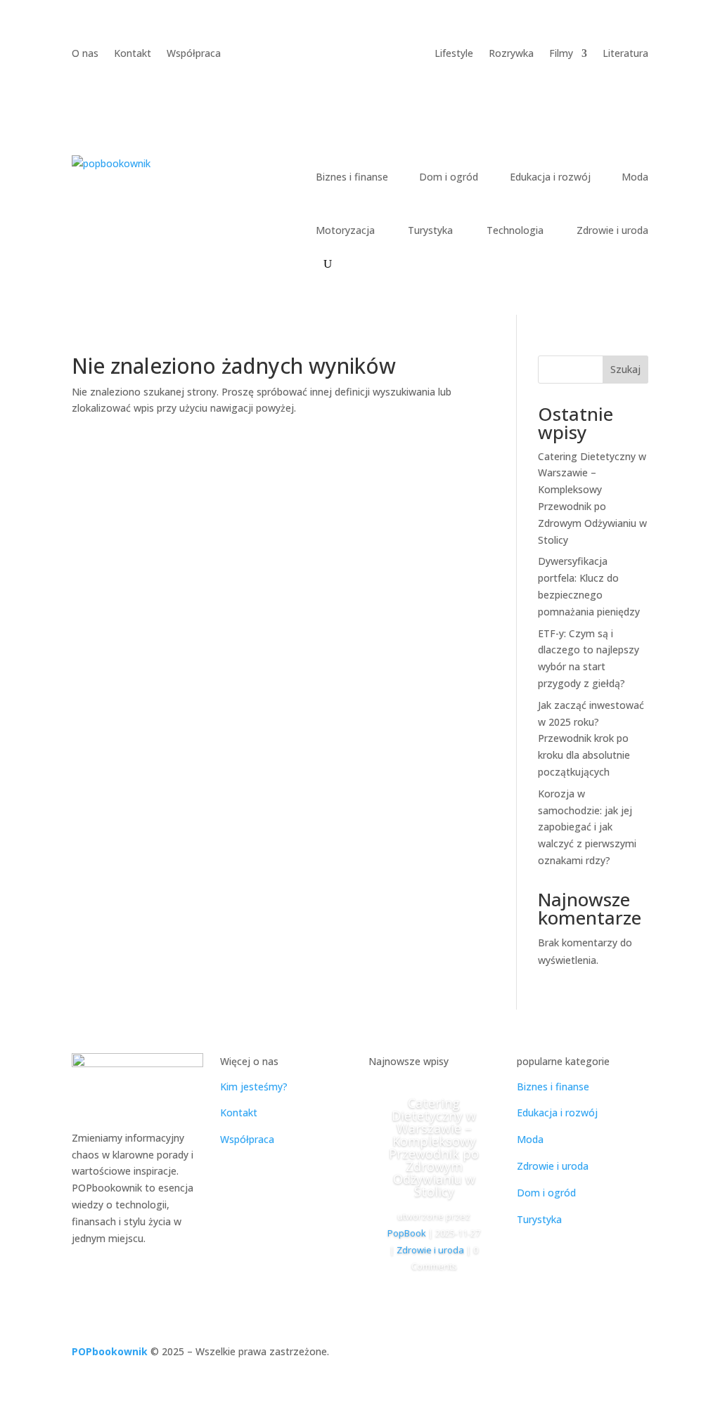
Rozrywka (511, 54)
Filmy (561, 54)
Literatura (625, 54)
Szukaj (625, 369)
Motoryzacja (345, 230)
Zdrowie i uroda (612, 230)
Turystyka (430, 230)
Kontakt (132, 54)
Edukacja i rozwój (550, 176)
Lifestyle (454, 54)
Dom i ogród (448, 176)
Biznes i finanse (352, 176)
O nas (85, 54)
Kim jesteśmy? (254, 1086)
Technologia (515, 230)
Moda (635, 176)
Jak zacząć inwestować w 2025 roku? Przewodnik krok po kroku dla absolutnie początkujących (591, 738)
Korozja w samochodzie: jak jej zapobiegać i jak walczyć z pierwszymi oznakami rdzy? (587, 827)
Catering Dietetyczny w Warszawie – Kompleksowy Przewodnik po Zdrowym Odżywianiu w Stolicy (434, 1147)
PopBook (406, 1233)
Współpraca (194, 54)
